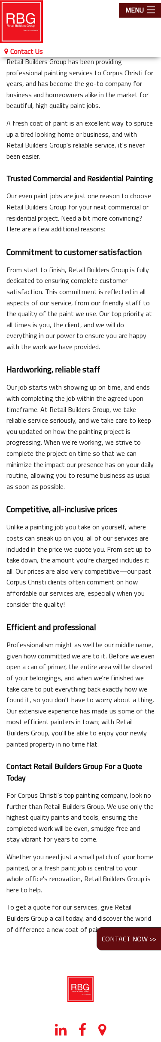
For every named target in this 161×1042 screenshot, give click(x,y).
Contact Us (26, 51)
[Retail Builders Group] (27, 21)
